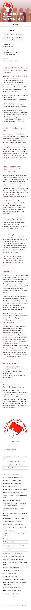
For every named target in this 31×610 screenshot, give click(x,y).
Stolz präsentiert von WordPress (19, 606)
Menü (16, 24)
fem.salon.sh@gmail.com (10, 61)
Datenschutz (6, 606)
